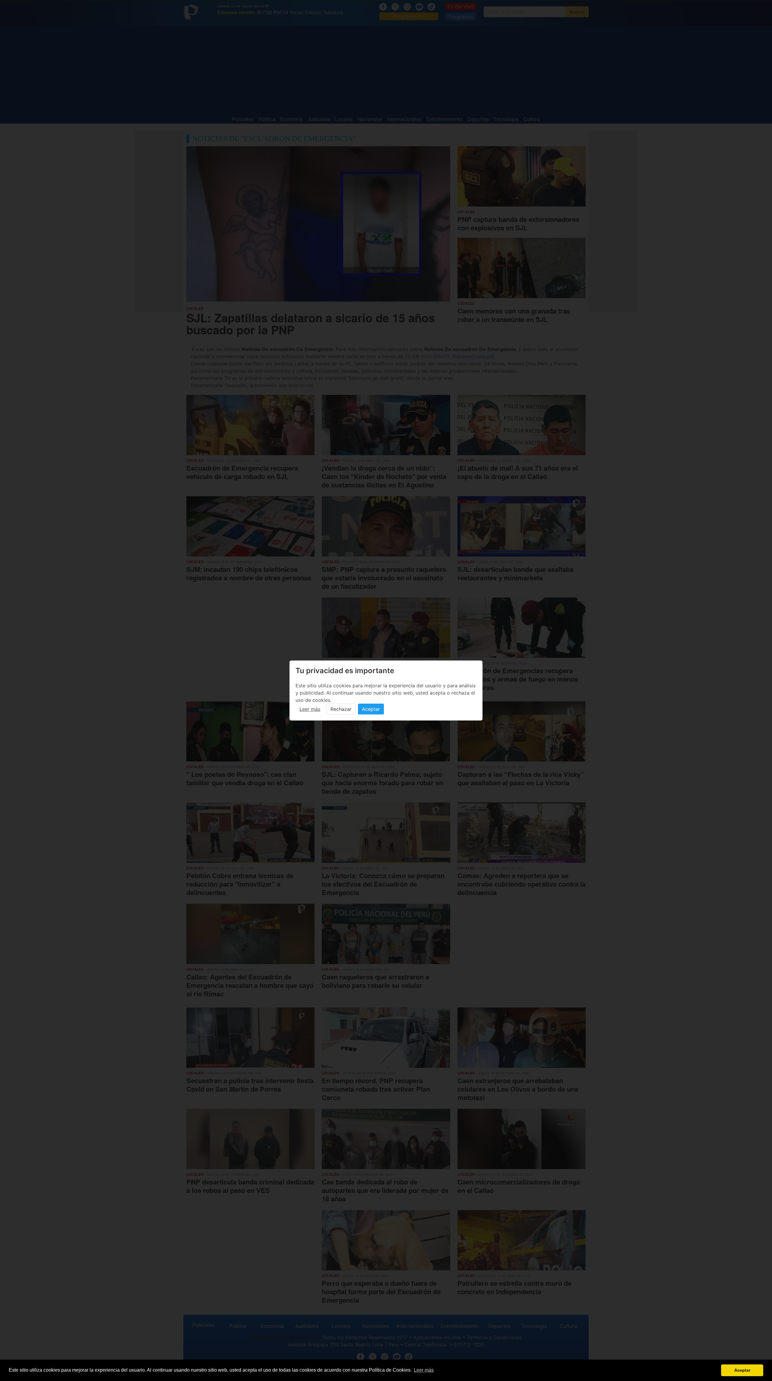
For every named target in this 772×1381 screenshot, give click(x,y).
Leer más (309, 709)
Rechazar (341, 709)
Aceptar (371, 709)
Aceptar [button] (742, 1370)
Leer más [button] (424, 1370)
